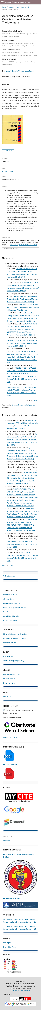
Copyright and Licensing (11, 616)
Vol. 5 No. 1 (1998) (23, 7)
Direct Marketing (9, 683)
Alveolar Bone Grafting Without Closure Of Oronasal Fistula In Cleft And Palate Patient (23, 315)
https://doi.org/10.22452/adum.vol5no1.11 (20, 71)
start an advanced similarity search (23, 405)
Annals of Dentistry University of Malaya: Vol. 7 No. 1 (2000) (21, 392)
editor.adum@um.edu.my (21, 990)
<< (3, 565)
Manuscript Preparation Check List (15, 634)
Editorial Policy (8, 656)
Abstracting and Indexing (11, 603)
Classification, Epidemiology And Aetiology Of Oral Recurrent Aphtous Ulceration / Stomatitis (22, 500)
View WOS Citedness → (11, 737)
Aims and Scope (8, 599)
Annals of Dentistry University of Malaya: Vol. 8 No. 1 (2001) (22, 558)
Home (4, 7)
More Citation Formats (11, 248)
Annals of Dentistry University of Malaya (18, 2)
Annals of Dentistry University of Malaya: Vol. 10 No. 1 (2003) (22, 359)
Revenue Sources (9, 679)
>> (12, 565)
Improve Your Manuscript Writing (14, 638)
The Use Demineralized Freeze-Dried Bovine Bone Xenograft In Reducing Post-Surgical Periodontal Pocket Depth (23, 354)
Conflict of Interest (9, 643)
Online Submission (9, 576)
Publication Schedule (10, 620)
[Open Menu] (2, 2)
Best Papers (7, 943)
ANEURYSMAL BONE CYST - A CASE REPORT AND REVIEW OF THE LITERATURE (22, 271)
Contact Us (7, 697)
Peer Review (7, 612)
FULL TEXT (9, 151)
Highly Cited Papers (9, 947)
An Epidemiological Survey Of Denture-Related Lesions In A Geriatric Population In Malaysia (22, 437)
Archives (11, 7)
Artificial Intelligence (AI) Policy (13, 661)
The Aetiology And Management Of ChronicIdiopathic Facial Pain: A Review (22, 423)
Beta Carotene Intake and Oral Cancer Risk (21, 541)
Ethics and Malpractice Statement (14, 607)
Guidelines (6, 840)
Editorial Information (10, 595)
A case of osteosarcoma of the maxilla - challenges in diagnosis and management (22, 285)
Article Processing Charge (11, 674)
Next (35, 400)
